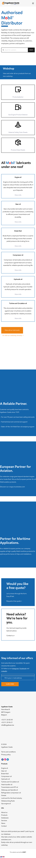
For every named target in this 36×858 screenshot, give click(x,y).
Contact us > (10, 635)
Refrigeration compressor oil (11, 793)
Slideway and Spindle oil (9, 790)
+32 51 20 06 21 (7, 722)
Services (4, 820)
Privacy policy (6, 755)
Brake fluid (5, 774)
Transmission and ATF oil (9, 787)
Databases (5, 818)
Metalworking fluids (8, 801)
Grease (3, 795)
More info (18, 246)
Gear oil (4, 771)
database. (7, 834)
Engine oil (4, 768)
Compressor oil (6, 776)
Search (31, 50)
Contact (4, 826)
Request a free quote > (14, 601)
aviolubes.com (20, 487)
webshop (4, 845)
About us (4, 812)
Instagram (15, 668)
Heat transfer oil (6, 784)
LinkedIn (4, 671)
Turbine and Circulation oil (10, 782)
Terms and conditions (8, 752)
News (3, 823)
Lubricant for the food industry (11, 798)
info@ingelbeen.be (7, 725)
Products (4, 815)
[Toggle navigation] (28, 3)
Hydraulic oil (5, 779)
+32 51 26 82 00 (7, 720)
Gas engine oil (6, 804)
